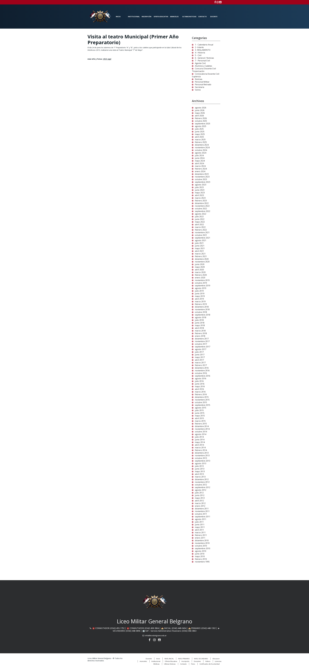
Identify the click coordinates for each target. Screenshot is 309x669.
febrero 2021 (201, 256)
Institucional (134, 17)
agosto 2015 (200, 407)
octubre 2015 (201, 402)
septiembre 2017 (202, 346)
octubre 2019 (201, 283)
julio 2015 (199, 410)
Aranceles (174, 17)
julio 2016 (199, 381)
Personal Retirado (203, 84)
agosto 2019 (200, 288)
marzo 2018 (200, 330)
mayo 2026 (200, 113)
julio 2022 (199, 216)
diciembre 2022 (202, 203)
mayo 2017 (200, 357)
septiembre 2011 (202, 516)
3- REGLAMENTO (202, 50)
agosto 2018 (200, 317)
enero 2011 (200, 537)
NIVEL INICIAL (169, 659)
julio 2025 (199, 129)
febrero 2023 (201, 200)
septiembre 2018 (202, 314)
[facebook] (215, 2)
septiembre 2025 (202, 123)
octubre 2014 (201, 431)
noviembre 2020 (202, 261)
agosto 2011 (200, 519)
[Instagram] (217, 2)
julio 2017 (199, 352)
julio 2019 (199, 291)
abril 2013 (199, 474)
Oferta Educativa (161, 17)
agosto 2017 (200, 349)
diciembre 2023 (202, 174)
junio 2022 (199, 219)
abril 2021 (199, 251)
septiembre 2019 (202, 285)
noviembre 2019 (202, 280)
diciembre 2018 (202, 306)
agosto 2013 (200, 463)
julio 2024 (199, 155)
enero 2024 (200, 171)
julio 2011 (199, 522)
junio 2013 (199, 468)
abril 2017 (199, 360)
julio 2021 (199, 243)
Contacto (202, 17)
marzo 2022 (200, 227)
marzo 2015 (200, 421)
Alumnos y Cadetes (203, 66)
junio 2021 (199, 245)
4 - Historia (200, 52)
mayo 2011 (200, 527)
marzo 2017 (200, 362)
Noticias (198, 79)
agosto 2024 (200, 152)
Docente (213, 17)
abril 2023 (199, 195)
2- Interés (199, 47)
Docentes (197, 661)
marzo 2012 (200, 503)
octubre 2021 (201, 235)
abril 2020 (199, 269)
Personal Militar (202, 82)
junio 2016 (199, 383)
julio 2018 (199, 320)
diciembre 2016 (202, 368)
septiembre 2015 (202, 405)
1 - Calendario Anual (204, 44)
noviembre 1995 (202, 561)
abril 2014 (199, 445)
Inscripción (146, 17)
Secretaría (199, 87)
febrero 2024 (201, 168)
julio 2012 (199, 492)
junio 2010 (199, 553)
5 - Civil (198, 55)
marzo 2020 (200, 272)
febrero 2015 (201, 423)
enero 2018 (200, 336)
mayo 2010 (200, 556)
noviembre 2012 (202, 482)
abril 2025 (199, 137)
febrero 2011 (201, 535)
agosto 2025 (200, 126)
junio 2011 (199, 524)
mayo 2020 (200, 267)
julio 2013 (199, 466)
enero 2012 (200, 506)
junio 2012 (199, 495)
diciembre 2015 (202, 397)
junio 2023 (199, 190)
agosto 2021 (200, 240)
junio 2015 (199, 413)
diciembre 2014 (202, 426)
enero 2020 (200, 277)
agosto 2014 (200, 434)
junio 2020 (199, 264)
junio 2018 (199, 322)
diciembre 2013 (202, 453)
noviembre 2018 (202, 309)
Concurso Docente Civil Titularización (204, 70)
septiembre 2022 (202, 211)
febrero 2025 (201, 142)
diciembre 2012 (202, 479)
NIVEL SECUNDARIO (201, 659)
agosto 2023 (200, 184)
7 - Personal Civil (202, 60)
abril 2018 (199, 328)
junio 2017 (199, 354)
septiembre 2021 (202, 237)
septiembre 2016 (202, 376)
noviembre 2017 (202, 341)
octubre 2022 (201, 208)
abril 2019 (199, 299)
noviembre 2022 (202, 206)
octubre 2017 (201, 344)
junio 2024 (199, 158)
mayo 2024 (200, 160)
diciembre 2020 (202, 259)
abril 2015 (199, 418)
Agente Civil (200, 63)
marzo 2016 (200, 391)
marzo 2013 (200, 476)
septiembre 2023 (202, 182)
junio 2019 (199, 293)
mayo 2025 (200, 134)
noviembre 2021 (202, 232)
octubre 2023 (201, 179)
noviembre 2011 (202, 511)
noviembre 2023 (202, 176)
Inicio (118, 17)
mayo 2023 (200, 192)
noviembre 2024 (202, 147)
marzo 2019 (200, 301)
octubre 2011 (201, 514)
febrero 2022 (201, 229)
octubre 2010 (201, 545)
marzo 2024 (200, 166)
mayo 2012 (200, 498)
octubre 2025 (201, 121)
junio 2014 (199, 439)
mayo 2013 (200, 471)
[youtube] (220, 2)
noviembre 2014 (202, 429)
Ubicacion (216, 659)
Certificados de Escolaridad (210, 664)
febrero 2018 (201, 333)
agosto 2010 (200, 551)
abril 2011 (199, 530)
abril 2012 (199, 500)
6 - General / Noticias (204, 58)
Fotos (193, 664)
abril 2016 (199, 389)
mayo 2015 (200, 415)
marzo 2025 (200, 139)
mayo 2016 (200, 386)
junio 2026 (199, 110)
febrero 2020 (201, 275)
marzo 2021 (200, 253)
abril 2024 (199, 163)
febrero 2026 (201, 118)
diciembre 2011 (202, 508)
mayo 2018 (200, 325)
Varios (198, 89)
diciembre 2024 (202, 145)
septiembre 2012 (202, 487)
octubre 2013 (201, 458)
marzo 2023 (200, 198)
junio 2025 (199, 131)
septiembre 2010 (202, 548)
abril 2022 (199, 224)
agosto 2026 (200, 107)
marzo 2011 (200, 532)
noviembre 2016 (202, 370)
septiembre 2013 (202, 460)
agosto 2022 (200, 214)
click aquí (107, 59)
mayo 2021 (200, 248)
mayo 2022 (200, 222)
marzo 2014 (200, 447)
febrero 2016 (201, 394)
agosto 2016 (200, 378)
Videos (207, 661)
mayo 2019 (200, 296)
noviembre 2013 (202, 455)
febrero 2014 (201, 450)
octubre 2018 (201, 312)
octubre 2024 (201, 150)
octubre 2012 (201, 484)
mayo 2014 (200, 442)
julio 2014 (199, 437)
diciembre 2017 (202, 338)
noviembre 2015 (202, 399)
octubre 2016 (201, 373)
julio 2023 (199, 187)
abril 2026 (199, 115)
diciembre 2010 (202, 540)
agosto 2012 (200, 490)
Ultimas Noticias (189, 17)
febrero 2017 (201, 365)
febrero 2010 (201, 559)
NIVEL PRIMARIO (184, 659)
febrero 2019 (201, 304)
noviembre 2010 (202, 543)
